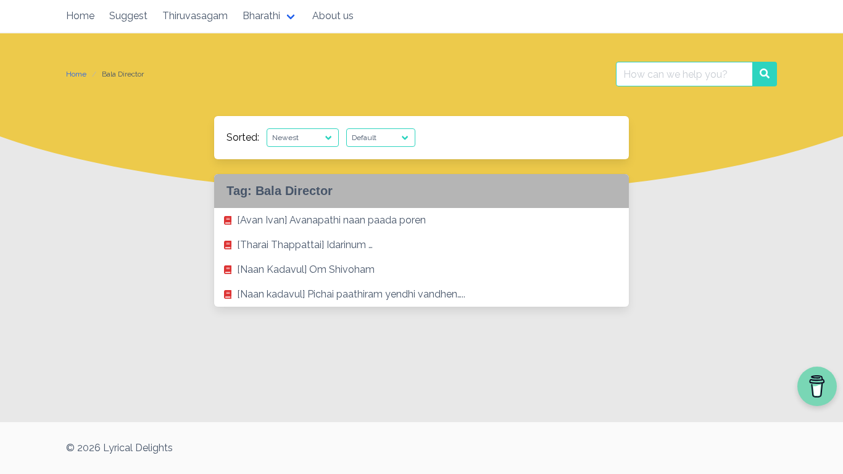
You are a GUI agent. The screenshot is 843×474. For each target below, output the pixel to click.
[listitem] (421, 220)
